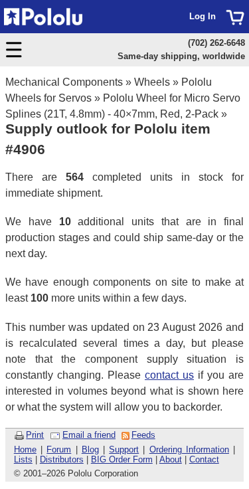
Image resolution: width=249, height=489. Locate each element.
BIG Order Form (122, 459)
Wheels (152, 82)
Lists (23, 459)
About (170, 459)
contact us (169, 375)
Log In (202, 16)
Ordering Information (189, 449)
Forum (58, 449)
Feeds (143, 435)
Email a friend (89, 435)
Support (124, 449)
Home (25, 449)
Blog (90, 449)
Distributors (62, 459)
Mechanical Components (64, 82)
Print (35, 435)
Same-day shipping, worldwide (181, 56)
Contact (204, 459)
